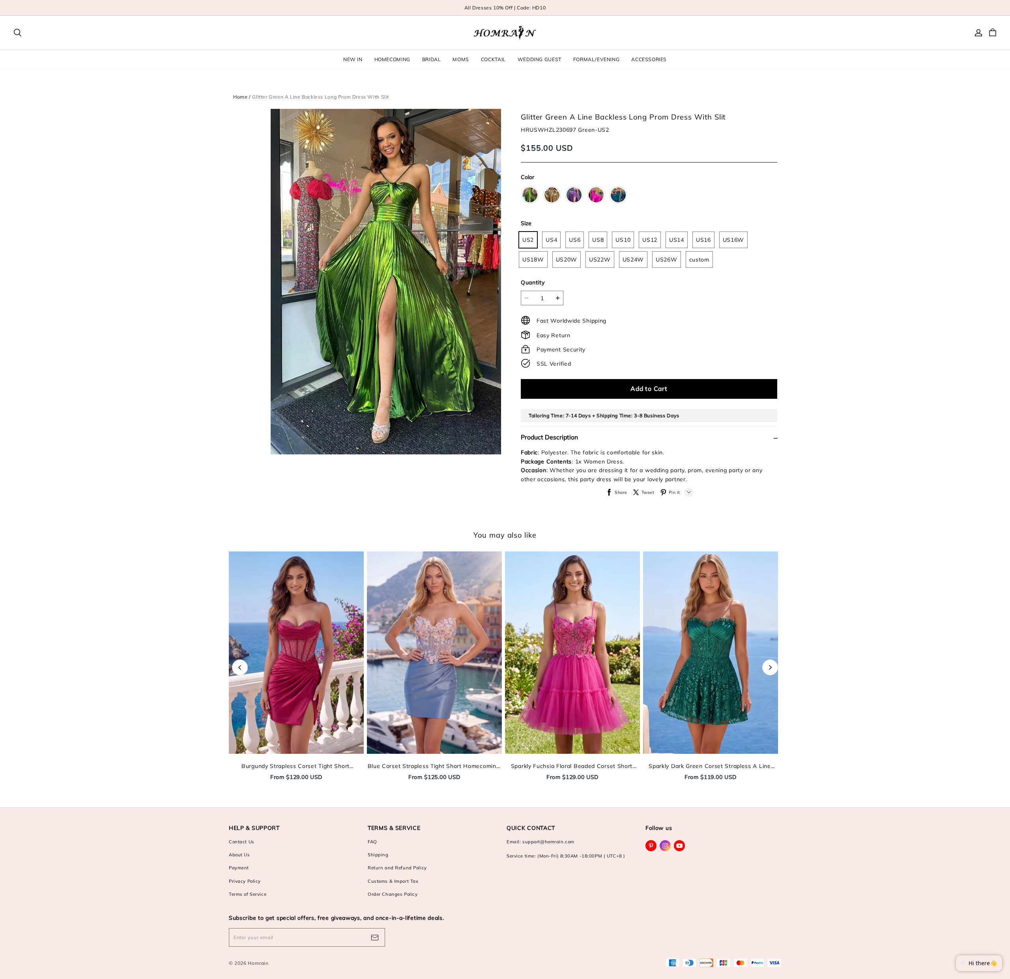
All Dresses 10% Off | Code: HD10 (505, 8)
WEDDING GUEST (539, 59)
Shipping (378, 855)
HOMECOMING (392, 59)
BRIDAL (431, 59)
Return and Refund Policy (397, 868)
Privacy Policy (245, 881)
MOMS (461, 59)
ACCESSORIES (649, 59)
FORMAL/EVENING (596, 59)
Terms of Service (247, 894)
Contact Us (241, 841)
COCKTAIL (493, 59)
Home (240, 97)
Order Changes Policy (392, 894)
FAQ (372, 841)
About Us (239, 855)
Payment (239, 868)
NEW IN (353, 59)
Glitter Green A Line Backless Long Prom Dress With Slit (320, 97)
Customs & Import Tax (393, 881)
